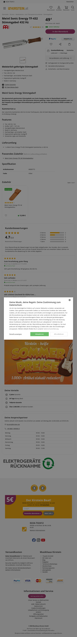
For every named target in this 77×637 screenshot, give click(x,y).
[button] (15, 334)
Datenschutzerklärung (51, 329)
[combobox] (70, 300)
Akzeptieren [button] (39, 334)
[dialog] (38, 318)
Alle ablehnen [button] (59, 334)
